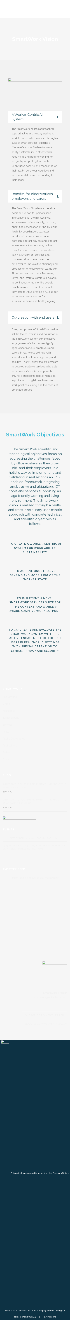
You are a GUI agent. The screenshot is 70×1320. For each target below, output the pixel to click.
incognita (51, 1317)
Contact (7, 759)
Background (10, 696)
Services (7, 724)
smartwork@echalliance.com (50, 997)
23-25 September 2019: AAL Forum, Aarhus (30, 838)
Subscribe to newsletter (44, 1015)
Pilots (6, 731)
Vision (6, 703)
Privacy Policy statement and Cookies (45, 1024)
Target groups (11, 717)
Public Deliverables (14, 738)
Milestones (9, 710)
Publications (10, 745)
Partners (7, 752)
